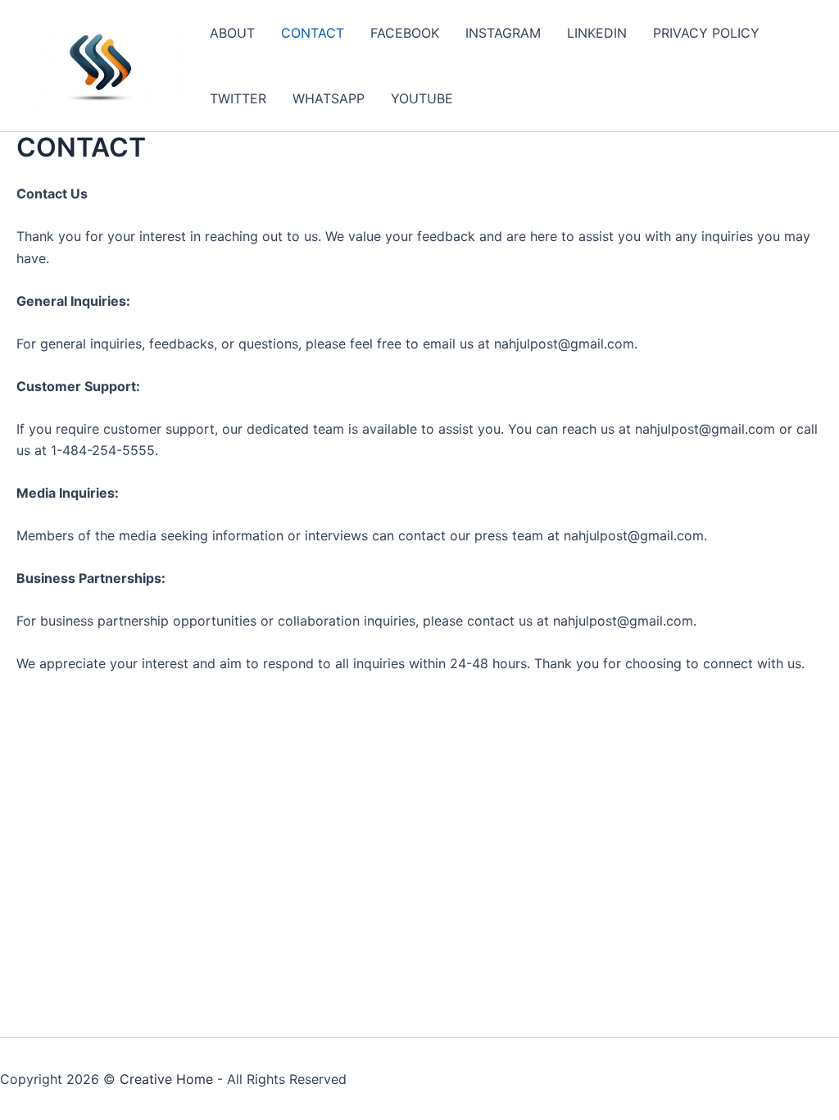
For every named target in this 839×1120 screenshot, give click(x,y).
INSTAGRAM (503, 33)
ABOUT (232, 33)
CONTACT (312, 33)
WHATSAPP (329, 98)
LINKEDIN (597, 33)
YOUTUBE (422, 98)
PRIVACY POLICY (706, 33)
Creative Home (166, 1079)
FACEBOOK (404, 33)
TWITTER (238, 98)
